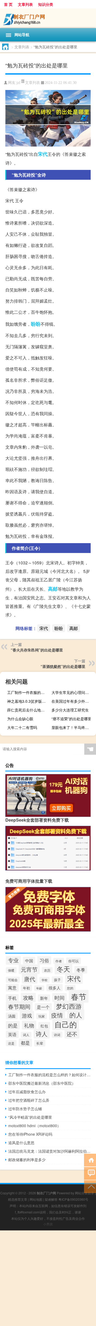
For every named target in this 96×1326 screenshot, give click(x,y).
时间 (59, 997)
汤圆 (11, 1016)
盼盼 (36, 323)
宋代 (42, 154)
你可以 (73, 960)
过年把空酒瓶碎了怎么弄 (28, 1100)
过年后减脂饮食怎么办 (27, 1091)
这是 (11, 1043)
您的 (70, 988)
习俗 (44, 960)
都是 (25, 1042)
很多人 (55, 987)
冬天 (63, 968)
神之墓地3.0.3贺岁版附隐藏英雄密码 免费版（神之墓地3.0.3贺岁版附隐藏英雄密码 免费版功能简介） (28, 701)
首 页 (8, 4)
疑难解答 (51, 1199)
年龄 (39, 988)
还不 (72, 1034)
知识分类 (45, 4)
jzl (18, 83)
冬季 (81, 970)
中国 (29, 960)
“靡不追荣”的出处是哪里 (71, 718)
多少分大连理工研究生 (70, 710)
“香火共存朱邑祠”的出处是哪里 (37, 650)
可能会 (13, 979)
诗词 (57, 1034)
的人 (75, 1014)
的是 (13, 1025)
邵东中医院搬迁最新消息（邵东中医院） (41, 1083)
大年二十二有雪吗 (22, 727)
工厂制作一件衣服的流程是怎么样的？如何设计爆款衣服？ (28, 692)
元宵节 (29, 969)
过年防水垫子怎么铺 (25, 1108)
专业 (13, 960)
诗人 (41, 1033)
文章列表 (25, 4)
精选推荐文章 (17, 1199)
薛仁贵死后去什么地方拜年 (28, 710)
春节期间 (19, 1006)
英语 (12, 1034)
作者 (58, 961)
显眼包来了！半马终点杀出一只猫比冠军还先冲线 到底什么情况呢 (73, 727)
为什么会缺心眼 (20, 718)
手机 (12, 998)
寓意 (12, 988)
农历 (47, 970)
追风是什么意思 (21, 1142)
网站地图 (36, 1199)
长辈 (39, 1043)
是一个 (43, 1007)
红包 (44, 1025)
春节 (78, 996)
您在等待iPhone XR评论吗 (30, 1134)
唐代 (29, 979)
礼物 (29, 1025)
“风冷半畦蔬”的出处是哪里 (30, 1117)
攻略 (28, 997)
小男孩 (48, 1224)
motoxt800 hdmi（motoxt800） (34, 1125)
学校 (44, 980)
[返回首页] (90, 1160)
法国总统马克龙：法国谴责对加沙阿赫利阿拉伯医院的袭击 (49, 1151)
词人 (26, 1035)
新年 (44, 998)
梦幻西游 (69, 1006)
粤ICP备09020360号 (73, 1199)
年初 (26, 987)
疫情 (57, 1015)
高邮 (53, 588)
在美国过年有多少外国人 (72, 701)
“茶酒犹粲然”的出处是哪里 (63, 666)
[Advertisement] (48, 1278)
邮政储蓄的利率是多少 (27, 1159)
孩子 (57, 979)
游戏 (27, 1015)
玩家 (41, 1016)
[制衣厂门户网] (48, 18)
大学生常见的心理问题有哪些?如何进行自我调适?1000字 (73, 692)
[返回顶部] (90, 1186)
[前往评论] (90, 1173)
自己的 (65, 1024)
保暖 (11, 970)
